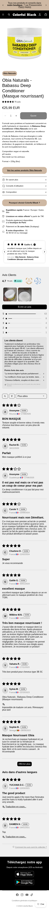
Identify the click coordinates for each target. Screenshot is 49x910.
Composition (11, 192)
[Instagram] (22, 894)
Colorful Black (27, 906)
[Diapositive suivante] (46, 5)
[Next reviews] (44, 252)
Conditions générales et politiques (24, 901)
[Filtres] (12, 396)
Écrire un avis (24, 307)
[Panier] (46, 15)
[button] (8, 102)
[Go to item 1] (10, 294)
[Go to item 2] (25, 294)
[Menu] (3, 14)
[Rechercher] (9, 15)
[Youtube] (27, 894)
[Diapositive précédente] (3, 5)
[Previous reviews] (4, 252)
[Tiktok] (31, 894)
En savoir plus (12, 180)
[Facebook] (17, 894)
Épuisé (33, 116)
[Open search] (5, 396)
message (23, 233)
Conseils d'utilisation (14, 186)
